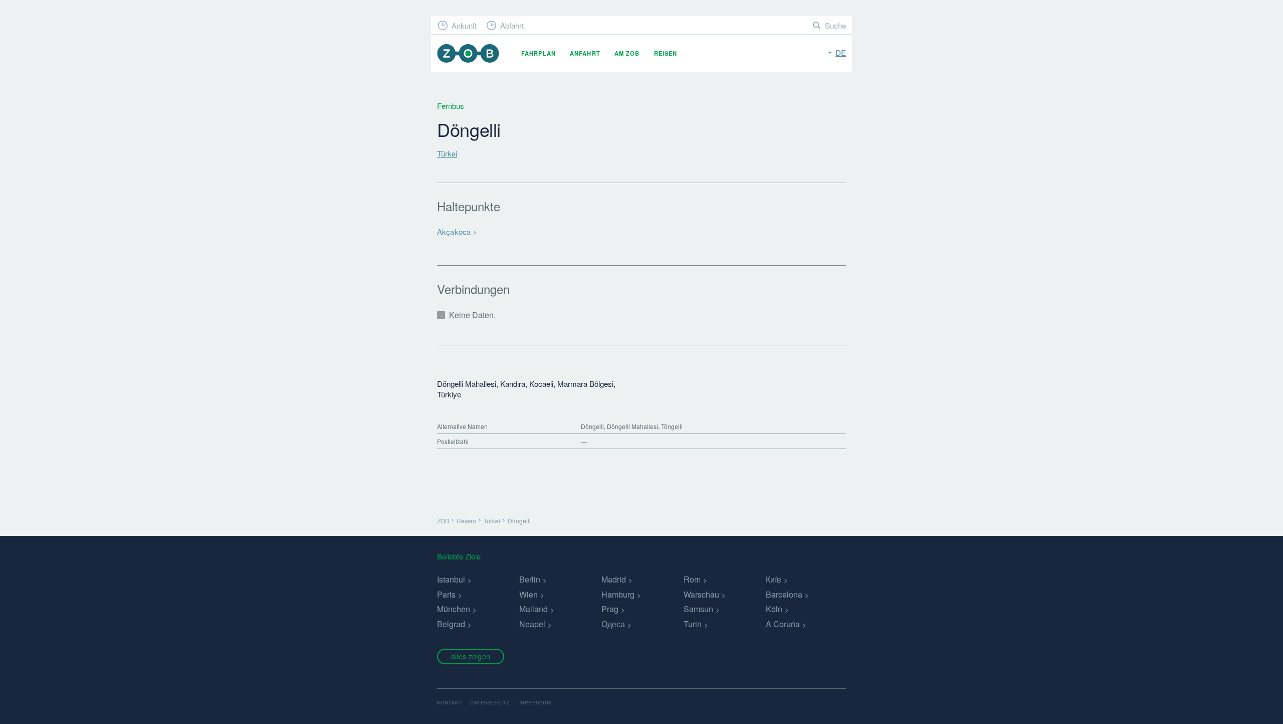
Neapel (532, 624)
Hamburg (617, 594)
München (453, 609)
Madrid (613, 579)
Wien (528, 594)
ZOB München (468, 53)
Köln (774, 609)
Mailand (533, 609)
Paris (446, 594)
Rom (692, 579)
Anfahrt (585, 53)
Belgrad (451, 624)
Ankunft (464, 25)
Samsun (698, 609)
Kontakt (449, 702)
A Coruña (783, 624)
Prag (609, 609)
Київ (773, 579)
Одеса (613, 624)
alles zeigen (470, 656)
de (840, 52)
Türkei (447, 153)
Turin (693, 624)
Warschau (701, 594)
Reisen (666, 53)
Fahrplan (538, 53)
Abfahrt (512, 25)
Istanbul (451, 579)
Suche (835, 25)
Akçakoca (454, 231)
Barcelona (784, 594)
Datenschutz (490, 702)
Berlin (529, 579)
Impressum (534, 702)
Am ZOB (627, 53)
